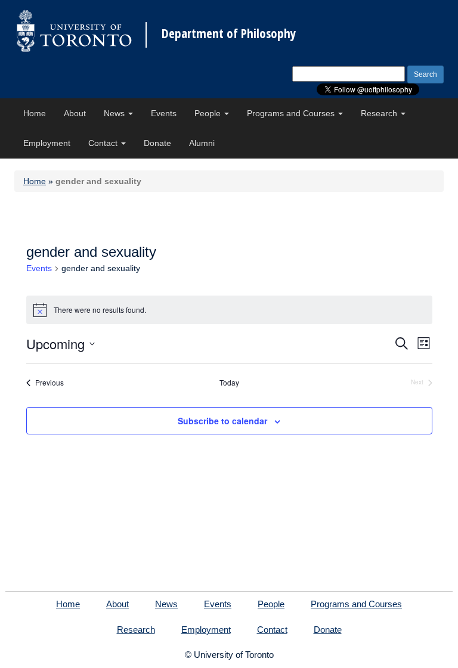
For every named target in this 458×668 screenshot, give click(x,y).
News (115, 113)
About (75, 113)
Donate (157, 143)
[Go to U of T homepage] (74, 30)
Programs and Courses (292, 113)
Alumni (202, 143)
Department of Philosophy (229, 34)
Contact (104, 143)
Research (380, 113)
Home (34, 113)
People (208, 113)
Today (229, 382)
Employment (46, 143)
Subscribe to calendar (222, 421)
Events (164, 113)
